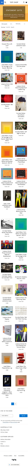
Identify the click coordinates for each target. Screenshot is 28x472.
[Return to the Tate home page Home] (14, 2)
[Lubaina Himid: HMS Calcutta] (7, 78)
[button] (5, 2)
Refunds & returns (5, 446)
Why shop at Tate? (5, 430)
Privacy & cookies (8, 455)
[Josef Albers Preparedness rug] (7, 358)
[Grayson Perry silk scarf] (7, 36)
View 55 (12, 27)
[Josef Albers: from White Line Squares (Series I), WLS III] (21, 224)
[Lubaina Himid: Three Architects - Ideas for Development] (7, 245)
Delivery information (5, 439)
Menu (2, 2)
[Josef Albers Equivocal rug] (21, 381)
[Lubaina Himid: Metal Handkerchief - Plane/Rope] (21, 151)
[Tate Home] (14, 460)
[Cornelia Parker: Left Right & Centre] (21, 126)
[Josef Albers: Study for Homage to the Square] (21, 247)
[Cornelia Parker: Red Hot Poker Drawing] (21, 311)
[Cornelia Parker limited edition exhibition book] (7, 290)
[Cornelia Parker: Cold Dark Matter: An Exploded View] (7, 268)
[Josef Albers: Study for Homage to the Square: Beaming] (7, 57)
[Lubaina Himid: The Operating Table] (21, 290)
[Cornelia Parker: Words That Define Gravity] (7, 223)
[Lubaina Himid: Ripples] (7, 311)
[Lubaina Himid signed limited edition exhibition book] (7, 330)
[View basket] (26, 2)
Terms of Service (13, 422)
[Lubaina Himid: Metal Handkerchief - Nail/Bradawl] (21, 174)
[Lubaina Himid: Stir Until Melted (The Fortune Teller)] (21, 333)
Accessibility (21, 455)
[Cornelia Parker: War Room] (7, 99)
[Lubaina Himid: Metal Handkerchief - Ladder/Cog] (21, 79)
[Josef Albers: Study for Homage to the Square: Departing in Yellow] (7, 128)
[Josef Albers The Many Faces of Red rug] (21, 358)
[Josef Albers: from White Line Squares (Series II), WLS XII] (7, 152)
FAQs (2, 443)
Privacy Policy (5, 422)
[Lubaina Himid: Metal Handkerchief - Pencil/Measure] (7, 174)
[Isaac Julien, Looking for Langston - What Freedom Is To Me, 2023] (7, 381)
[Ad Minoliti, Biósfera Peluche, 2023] (21, 269)
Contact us (3, 441)
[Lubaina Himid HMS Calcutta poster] (21, 57)
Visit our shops (4, 432)
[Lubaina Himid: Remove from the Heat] (21, 199)
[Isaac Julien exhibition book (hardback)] (7, 196)
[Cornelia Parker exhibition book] (21, 36)
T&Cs (15, 455)
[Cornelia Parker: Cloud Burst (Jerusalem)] (21, 103)
